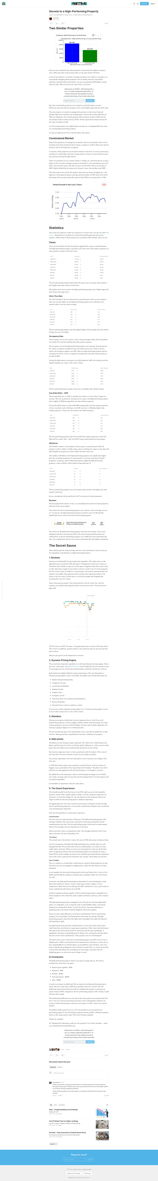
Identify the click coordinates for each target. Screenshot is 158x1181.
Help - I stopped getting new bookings (63, 1110)
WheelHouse (75, 666)
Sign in (153, 3)
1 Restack (67, 1049)
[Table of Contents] (2, 590)
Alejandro (56, 18)
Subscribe (144, 3)
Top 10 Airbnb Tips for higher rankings (63, 1121)
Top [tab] (51, 1105)
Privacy (75, 1169)
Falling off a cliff (53, 1112)
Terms (79, 1169)
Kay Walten (56, 1082)
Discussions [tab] (62, 1105)
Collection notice (86, 1169)
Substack (70, 1177)
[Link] (46, 28)
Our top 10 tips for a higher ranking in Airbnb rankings (64, 1123)
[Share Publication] (137, 3)
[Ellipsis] (108, 1082)
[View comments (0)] (65, 1116)
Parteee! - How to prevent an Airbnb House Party (67, 1132)
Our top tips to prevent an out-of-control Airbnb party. (64, 1135)
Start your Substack (74, 1173)
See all (52, 1144)
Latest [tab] (55, 1105)
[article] (79, 1113)
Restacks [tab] (60, 1067)
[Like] (50, 1139)
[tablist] (56, 1067)
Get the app (87, 1173)
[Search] (134, 3)
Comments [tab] (53, 1067)
